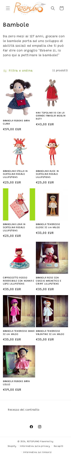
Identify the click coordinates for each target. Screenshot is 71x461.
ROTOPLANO (33, 442)
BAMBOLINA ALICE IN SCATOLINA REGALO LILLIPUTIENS (47, 174)
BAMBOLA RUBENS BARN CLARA (16, 122)
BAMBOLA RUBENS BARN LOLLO (16, 383)
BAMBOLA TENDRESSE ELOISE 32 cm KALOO (48, 226)
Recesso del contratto (23, 410)
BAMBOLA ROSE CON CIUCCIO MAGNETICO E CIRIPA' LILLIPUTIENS (48, 281)
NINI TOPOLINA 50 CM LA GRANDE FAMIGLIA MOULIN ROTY (50, 116)
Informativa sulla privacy (35, 446)
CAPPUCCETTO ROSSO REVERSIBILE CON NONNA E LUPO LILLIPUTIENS (18, 281)
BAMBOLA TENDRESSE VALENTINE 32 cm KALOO (50, 333)
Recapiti (59, 446)
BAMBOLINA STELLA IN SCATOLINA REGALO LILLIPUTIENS (15, 174)
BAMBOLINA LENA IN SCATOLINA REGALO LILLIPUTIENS (14, 227)
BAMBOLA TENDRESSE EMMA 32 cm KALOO (18, 333)
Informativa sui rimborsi (37, 452)
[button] (8, 8)
